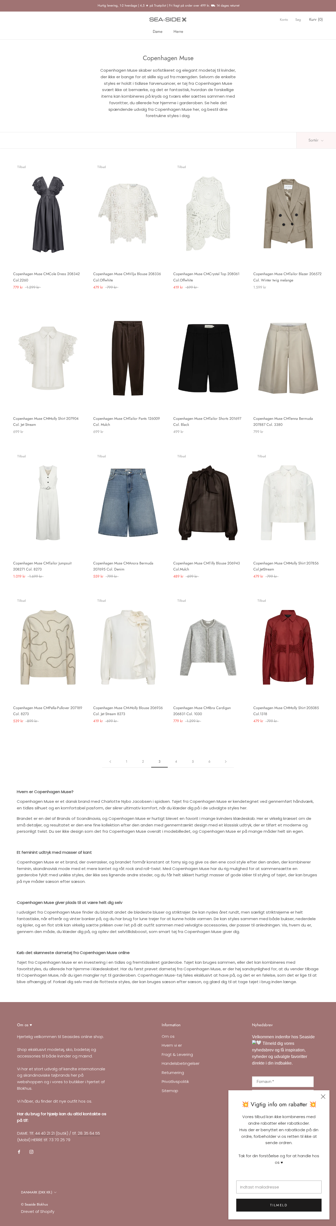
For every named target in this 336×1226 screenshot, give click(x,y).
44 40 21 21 (45, 1133)
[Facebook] (19, 1151)
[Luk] (323, 1096)
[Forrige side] (110, 762)
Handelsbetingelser (181, 1063)
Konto (284, 19)
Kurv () (316, 19)
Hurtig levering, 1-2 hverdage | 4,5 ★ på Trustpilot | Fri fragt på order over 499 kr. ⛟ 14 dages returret (168, 5)
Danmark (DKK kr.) (36, 1192)
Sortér (314, 140)
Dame (157, 31)
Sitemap (170, 1090)
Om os (168, 1036)
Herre (178, 31)
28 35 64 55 (89, 1133)
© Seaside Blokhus (34, 1204)
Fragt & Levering (177, 1054)
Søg (298, 19)
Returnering (173, 1072)
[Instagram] (31, 1151)
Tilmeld (278, 1205)
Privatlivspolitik (175, 1081)
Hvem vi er (172, 1045)
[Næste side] (226, 762)
